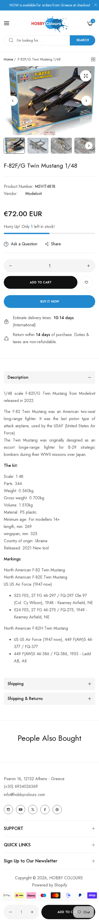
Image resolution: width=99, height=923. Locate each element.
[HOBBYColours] (49, 23)
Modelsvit (33, 194)
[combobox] (49, 40)
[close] (95, 5)
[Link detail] (8, 809)
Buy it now (49, 301)
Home (8, 59)
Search (82, 40)
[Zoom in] (85, 76)
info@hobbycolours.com (24, 795)
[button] (86, 101)
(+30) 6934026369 (21, 786)
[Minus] (10, 265)
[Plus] (88, 265)
